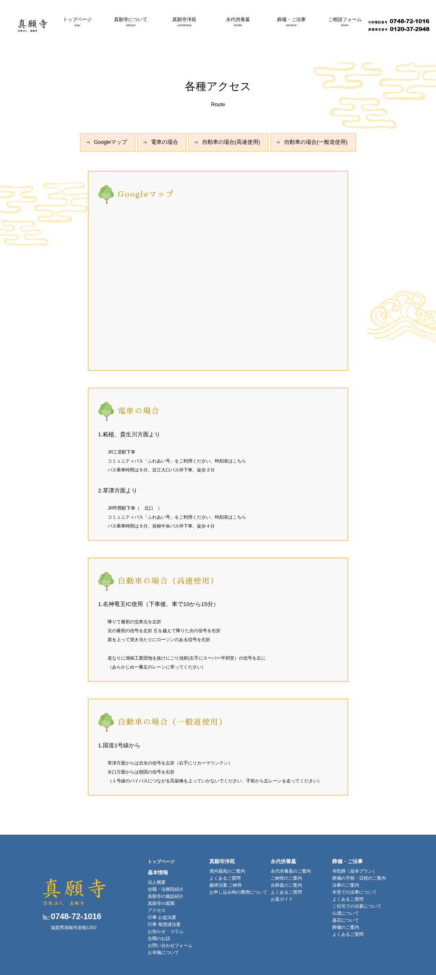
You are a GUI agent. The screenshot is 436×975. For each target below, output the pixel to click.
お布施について (163, 952)
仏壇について (345, 913)
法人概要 (157, 882)
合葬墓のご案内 (286, 885)
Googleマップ (110, 142)
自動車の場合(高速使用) (231, 142)
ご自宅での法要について (356, 906)
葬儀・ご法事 (291, 22)
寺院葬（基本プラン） (354, 871)
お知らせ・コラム (166, 931)
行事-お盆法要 (162, 917)
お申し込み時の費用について (238, 892)
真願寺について (130, 22)
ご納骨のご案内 (286, 878)
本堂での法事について (354, 892)
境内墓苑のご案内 (227, 871)
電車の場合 (164, 142)
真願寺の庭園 (161, 903)
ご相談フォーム (345, 22)
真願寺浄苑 (184, 22)
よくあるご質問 (225, 878)
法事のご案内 (345, 885)
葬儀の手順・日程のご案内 (359, 878)
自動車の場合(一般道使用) (316, 142)
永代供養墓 (238, 22)
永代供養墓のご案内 (291, 871)
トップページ (77, 22)
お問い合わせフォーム (170, 945)
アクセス (157, 910)
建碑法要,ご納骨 (225, 885)
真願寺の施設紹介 (166, 896)
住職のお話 (159, 938)
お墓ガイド (282, 899)
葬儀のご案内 (345, 927)
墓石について (345, 920)
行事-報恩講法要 (164, 924)
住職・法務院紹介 (166, 889)
